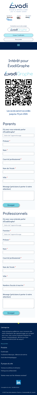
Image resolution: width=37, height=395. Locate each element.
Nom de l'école (8, 168)
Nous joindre (18, 39)
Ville (4, 177)
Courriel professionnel (11, 159)
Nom (4, 150)
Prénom (6, 141)
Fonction (6, 230)
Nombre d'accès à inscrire (13, 285)
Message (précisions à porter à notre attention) (17, 187)
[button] (18, 45)
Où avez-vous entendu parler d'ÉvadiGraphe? (14, 130)
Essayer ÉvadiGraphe (18, 35)
